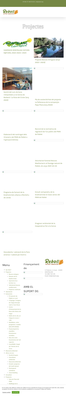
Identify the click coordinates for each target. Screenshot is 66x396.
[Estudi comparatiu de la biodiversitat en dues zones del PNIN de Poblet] (49, 172)
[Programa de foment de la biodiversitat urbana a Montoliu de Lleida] (17, 172)
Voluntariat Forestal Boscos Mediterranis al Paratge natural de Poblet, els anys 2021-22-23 (48, 163)
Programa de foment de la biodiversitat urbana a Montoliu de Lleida (16, 195)
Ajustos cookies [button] (6, 392)
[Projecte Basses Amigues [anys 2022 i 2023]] (49, 39)
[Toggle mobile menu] (63, 11)
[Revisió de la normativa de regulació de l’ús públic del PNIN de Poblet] (49, 111)
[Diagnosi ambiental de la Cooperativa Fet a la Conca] (49, 203)
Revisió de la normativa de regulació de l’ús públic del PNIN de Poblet (48, 131)
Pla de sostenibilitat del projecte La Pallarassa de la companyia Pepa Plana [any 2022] (48, 102)
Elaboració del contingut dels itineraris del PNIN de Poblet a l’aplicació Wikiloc (15, 137)
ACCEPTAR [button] (15, 392)
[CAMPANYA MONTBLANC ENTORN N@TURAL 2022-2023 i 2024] (17, 39)
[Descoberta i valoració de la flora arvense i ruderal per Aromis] (17, 232)
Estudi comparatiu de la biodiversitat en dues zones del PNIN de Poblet (47, 194)
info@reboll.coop (39, 1)
